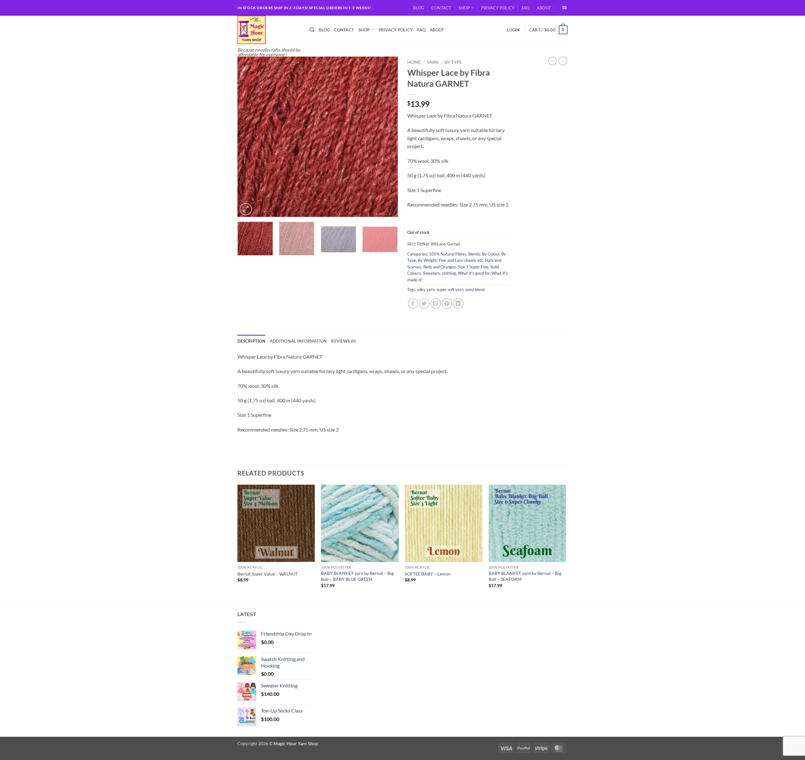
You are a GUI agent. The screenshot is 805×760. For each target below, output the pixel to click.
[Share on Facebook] (413, 303)
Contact (441, 7)
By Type (453, 62)
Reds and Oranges (439, 266)
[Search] (312, 30)
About (544, 7)
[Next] (386, 137)
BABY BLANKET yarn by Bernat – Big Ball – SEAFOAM (525, 576)
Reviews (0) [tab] (343, 341)
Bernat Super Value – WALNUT (267, 573)
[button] (513, 30)
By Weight (427, 260)
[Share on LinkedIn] (458, 303)
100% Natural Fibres (447, 253)
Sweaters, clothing (439, 273)
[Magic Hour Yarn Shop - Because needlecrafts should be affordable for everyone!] (268, 30)
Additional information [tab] (298, 341)
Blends (474, 253)
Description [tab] (251, 341)
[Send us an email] (564, 8)
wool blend (475, 289)
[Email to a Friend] (435, 303)
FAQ (526, 7)
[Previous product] (562, 61)
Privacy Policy (498, 7)
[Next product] (552, 61)
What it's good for (474, 273)
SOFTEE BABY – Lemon (428, 573)
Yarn (433, 62)
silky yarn (426, 289)
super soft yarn (450, 289)
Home (414, 62)
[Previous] (248, 137)
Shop (464, 7)
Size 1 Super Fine (473, 266)
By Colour (490, 253)
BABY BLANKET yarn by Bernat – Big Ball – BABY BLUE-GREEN (357, 576)
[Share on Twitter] (424, 303)
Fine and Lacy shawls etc (461, 260)
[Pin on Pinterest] (447, 303)
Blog (418, 7)
